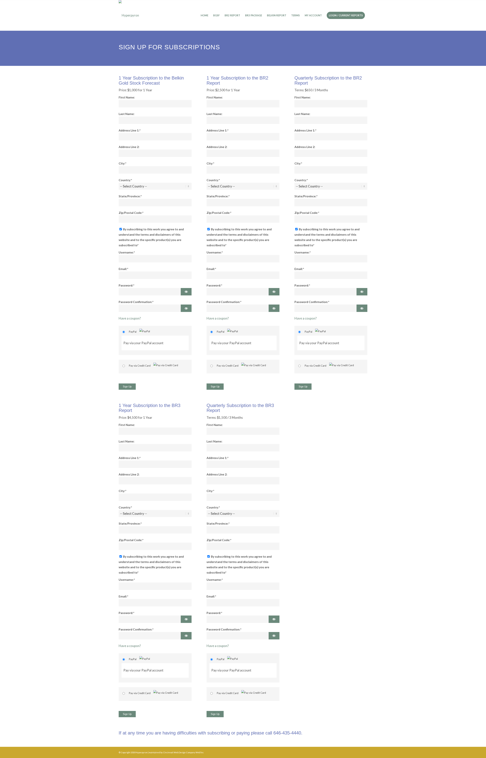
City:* (122, 163)
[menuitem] (204, 15)
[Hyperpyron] (129, 15)
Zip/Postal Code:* (131, 212)
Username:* (127, 252)
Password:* (126, 285)
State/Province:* (130, 196)
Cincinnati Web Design (174, 752)
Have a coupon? (130, 318)
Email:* (123, 269)
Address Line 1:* (130, 130)
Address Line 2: (129, 147)
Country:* (125, 180)
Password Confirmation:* (136, 302)
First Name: (127, 97)
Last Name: (126, 114)
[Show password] (186, 291)
